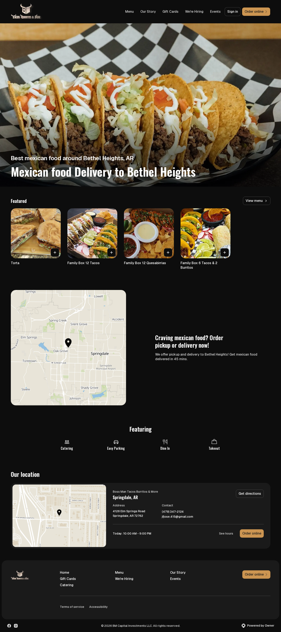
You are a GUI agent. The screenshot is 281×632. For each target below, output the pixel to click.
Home (64, 572)
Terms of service (72, 607)
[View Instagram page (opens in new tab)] (15, 625)
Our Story (148, 11)
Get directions (250, 493)
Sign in (232, 11)
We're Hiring (194, 11)
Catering (66, 585)
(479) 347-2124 (173, 512)
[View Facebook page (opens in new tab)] (9, 625)
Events (215, 11)
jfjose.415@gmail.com (177, 517)
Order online (251, 533)
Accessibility (98, 607)
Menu (129, 11)
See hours (226, 533)
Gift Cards (170, 11)
